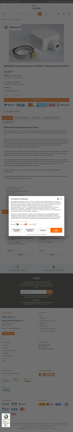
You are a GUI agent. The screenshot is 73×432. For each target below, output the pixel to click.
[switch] (6, 425)
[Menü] (9, 414)
